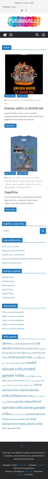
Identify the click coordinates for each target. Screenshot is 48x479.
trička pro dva (29, 381)
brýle (13, 344)
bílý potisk (42, 349)
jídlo (39, 357)
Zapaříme (11, 192)
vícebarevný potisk (12, 385)
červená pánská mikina (18, 414)
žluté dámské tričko (11, 428)
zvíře (23, 396)
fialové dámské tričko (12, 353)
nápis (32, 376)
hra (5, 103)
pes (40, 376)
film (24, 352)
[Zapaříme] (24, 153)
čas (14, 178)
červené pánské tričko (19, 419)
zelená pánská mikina (26, 385)
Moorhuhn (39, 181)
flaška (29, 353)
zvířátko (30, 396)
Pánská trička (22, 96)
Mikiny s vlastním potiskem (13, 316)
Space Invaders (9, 187)
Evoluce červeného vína (11, 263)
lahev (3, 363)
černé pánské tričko (28, 100)
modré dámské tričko (11, 181)
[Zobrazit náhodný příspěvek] (43, 35)
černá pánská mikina (19, 401)
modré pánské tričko (27, 181)
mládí (37, 178)
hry (32, 178)
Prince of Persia (30, 184)
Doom (38, 100)
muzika (27, 376)
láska (7, 363)
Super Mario (20, 187)
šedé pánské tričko (31, 424)
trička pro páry (40, 381)
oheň (37, 376)
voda (3, 385)
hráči (28, 178)
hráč (23, 178)
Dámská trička (10, 96)
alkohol (6, 343)
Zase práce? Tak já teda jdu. (13, 250)
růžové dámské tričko (15, 380)
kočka (44, 358)
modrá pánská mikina (17, 363)
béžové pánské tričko (25, 343)
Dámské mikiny (10, 173)
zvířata (15, 395)
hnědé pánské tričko (20, 357)
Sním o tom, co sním (10, 246)
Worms (28, 187)
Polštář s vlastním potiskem (13, 324)
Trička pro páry (8, 297)
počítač (21, 184)
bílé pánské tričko (29, 348)
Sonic (39, 184)
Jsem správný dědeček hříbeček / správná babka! (22, 259)
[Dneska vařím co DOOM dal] (24, 74)
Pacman (8, 184)
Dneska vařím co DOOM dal (23, 108)
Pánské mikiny (8, 293)
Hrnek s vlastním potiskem (13, 320)
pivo (4, 380)
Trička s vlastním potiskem (13, 312)
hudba (35, 358)
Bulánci (8, 178)
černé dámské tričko (13, 100)
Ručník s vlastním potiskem (13, 328)
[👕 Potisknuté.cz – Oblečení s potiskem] (5, 35)
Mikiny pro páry (8, 285)
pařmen (15, 184)
